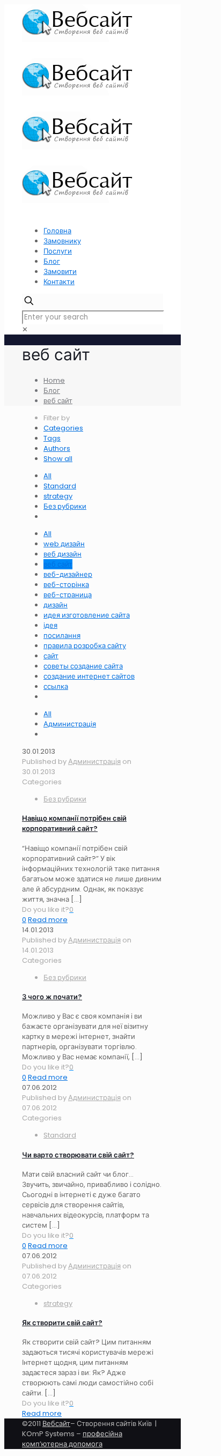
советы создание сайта (83, 666)
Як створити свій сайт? (62, 1323)
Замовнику (62, 241)
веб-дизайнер (67, 574)
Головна (57, 231)
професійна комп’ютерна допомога (72, 1439)
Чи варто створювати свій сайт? (78, 1155)
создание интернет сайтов (89, 676)
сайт (50, 656)
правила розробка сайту (84, 646)
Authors (56, 448)
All (47, 476)
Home (54, 380)
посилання (61, 635)
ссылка (55, 686)
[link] (25, 329)
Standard (59, 486)
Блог (51, 261)
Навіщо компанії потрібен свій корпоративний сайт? (74, 823)
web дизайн (64, 544)
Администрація (69, 724)
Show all (57, 459)
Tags (52, 438)
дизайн (55, 605)
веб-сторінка (66, 585)
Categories (63, 428)
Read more (48, 920)
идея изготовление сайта (86, 615)
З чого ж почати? (52, 997)
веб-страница (67, 595)
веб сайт (57, 401)
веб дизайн (62, 554)
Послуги (57, 251)
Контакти (59, 282)
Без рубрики (64, 506)
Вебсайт (56, 1423)
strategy (57, 496)
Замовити (60, 271)
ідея (50, 625)
